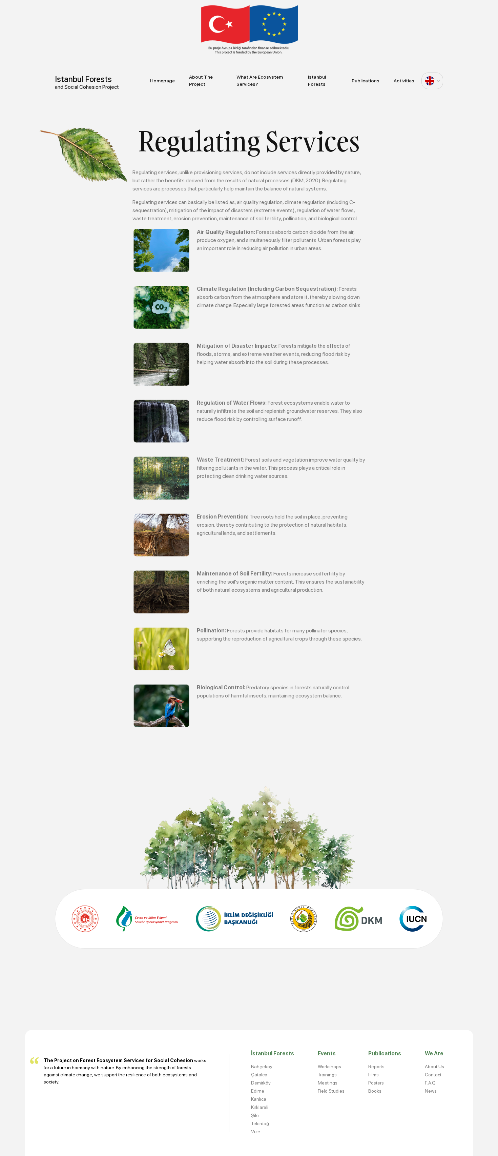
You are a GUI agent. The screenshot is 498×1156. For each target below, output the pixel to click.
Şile (255, 1115)
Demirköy (261, 1083)
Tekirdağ (260, 1123)
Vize (255, 1131)
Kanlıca (258, 1099)
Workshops (329, 1066)
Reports (376, 1066)
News (431, 1091)
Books (374, 1091)
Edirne (257, 1091)
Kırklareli (259, 1107)
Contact (433, 1074)
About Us (434, 1066)
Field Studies (331, 1091)
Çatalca (259, 1074)
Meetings (327, 1083)
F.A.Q (430, 1083)
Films (373, 1074)
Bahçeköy (261, 1066)
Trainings (327, 1074)
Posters (376, 1083)
